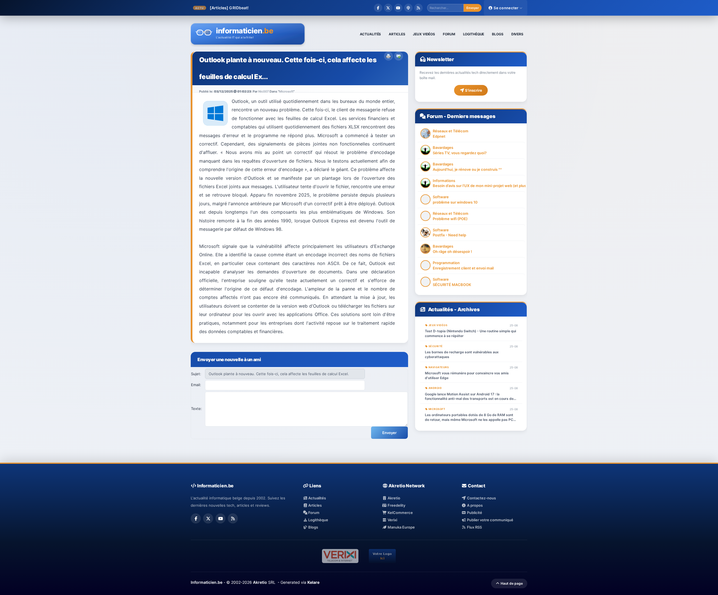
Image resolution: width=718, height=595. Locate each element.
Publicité (474, 512)
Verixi (392, 520)
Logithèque (317, 520)
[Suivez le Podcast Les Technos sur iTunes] (408, 8)
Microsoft (286, 91)
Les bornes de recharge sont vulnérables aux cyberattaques (462, 354)
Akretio (393, 498)
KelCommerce (400, 512)
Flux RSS (474, 527)
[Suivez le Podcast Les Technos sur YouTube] (398, 8)
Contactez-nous (481, 498)
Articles (314, 505)
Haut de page (511, 583)
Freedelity (396, 505)
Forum (435, 116)
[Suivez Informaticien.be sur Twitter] (388, 8)
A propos (474, 505)
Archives (468, 309)
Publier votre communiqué (489, 520)
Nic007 (263, 91)
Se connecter (506, 8)
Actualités (440, 309)
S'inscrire (473, 90)
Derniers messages (471, 116)
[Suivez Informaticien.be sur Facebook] (378, 8)
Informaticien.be (206, 582)
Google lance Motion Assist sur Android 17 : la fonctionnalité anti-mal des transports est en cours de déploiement (469, 397)
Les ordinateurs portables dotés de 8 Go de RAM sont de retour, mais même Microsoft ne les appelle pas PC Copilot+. (469, 417)
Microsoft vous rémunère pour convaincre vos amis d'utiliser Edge (467, 375)
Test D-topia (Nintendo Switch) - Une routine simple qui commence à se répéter (470, 333)
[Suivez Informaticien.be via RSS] (418, 8)
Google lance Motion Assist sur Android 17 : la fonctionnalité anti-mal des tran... (312, 7)
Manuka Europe (401, 527)
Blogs (312, 527)
